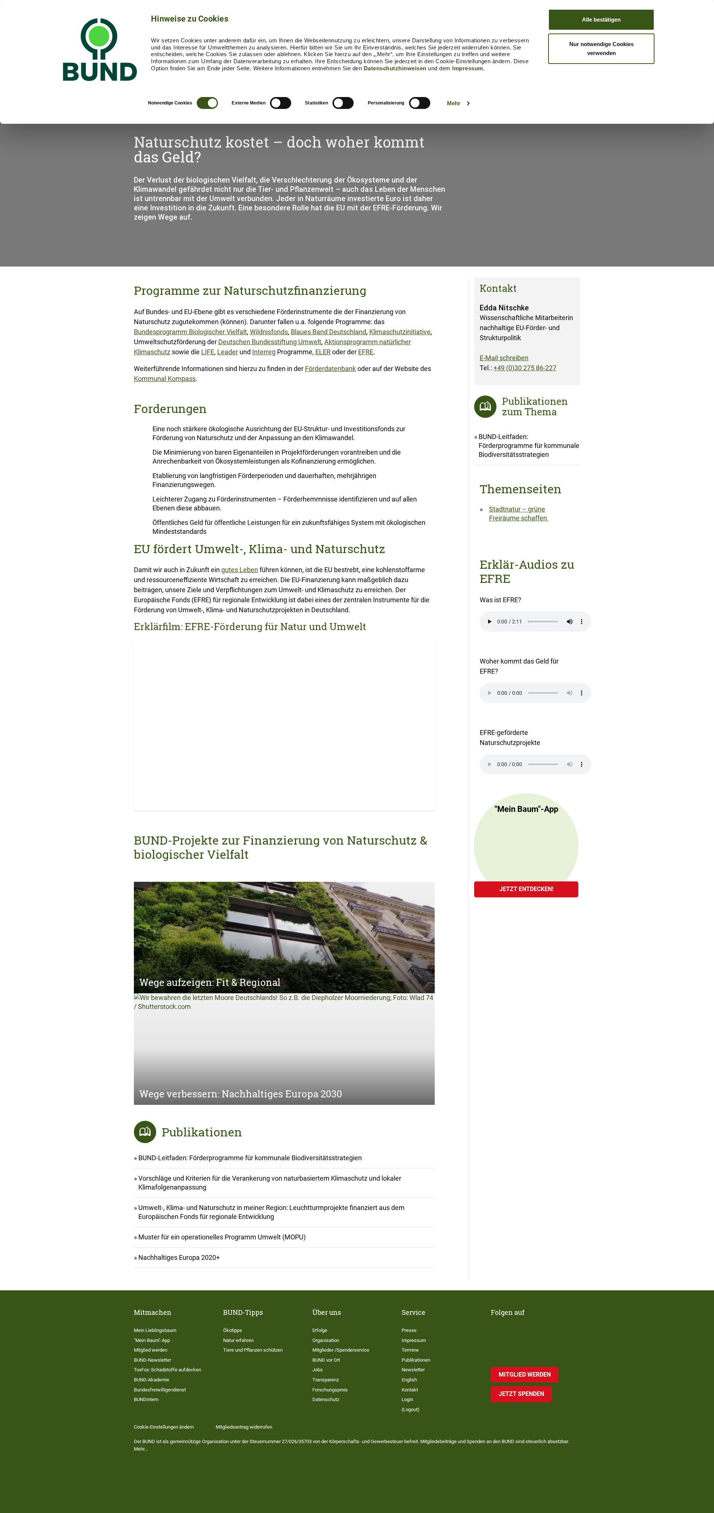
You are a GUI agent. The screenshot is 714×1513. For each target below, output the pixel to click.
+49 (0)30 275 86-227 (524, 368)
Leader (227, 352)
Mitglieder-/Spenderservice (340, 1350)
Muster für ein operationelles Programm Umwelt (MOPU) (222, 1237)
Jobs (317, 1369)
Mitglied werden (150, 1350)
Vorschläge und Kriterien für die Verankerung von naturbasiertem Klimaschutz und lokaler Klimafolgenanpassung (269, 1182)
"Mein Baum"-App (152, 1340)
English (409, 1380)
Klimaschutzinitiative (400, 332)
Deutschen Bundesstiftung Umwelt (269, 342)
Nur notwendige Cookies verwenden (601, 48)
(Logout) (410, 1409)
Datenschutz (325, 1399)
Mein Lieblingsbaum (155, 1330)
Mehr (453, 103)
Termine (410, 1350)
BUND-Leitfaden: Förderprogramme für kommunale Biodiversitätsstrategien (250, 1158)
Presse (409, 1330)
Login (407, 1399)
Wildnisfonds (269, 332)
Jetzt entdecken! (526, 889)
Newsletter (413, 1369)
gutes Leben (239, 570)
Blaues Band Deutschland (328, 332)
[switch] (280, 103)
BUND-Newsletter (152, 1360)
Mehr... (141, 1449)
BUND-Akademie (151, 1380)
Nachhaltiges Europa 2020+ (179, 1257)
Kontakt (410, 1390)
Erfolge (319, 1330)
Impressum (467, 68)
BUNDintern (146, 1399)
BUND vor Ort (326, 1360)
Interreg (264, 352)
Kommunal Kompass (165, 379)
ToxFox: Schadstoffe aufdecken (167, 1369)
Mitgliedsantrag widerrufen (244, 1427)
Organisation (325, 1340)
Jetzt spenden (521, 1393)
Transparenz (325, 1380)
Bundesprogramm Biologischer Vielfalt (190, 332)
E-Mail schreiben (504, 358)
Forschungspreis (330, 1390)
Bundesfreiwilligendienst (160, 1390)
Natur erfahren (238, 1340)
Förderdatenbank (330, 368)
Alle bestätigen (601, 19)
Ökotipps (232, 1330)
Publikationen (416, 1360)
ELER (323, 352)
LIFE (207, 352)
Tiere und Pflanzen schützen (253, 1350)
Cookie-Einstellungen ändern (164, 1427)
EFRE (365, 352)
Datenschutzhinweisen (395, 68)
